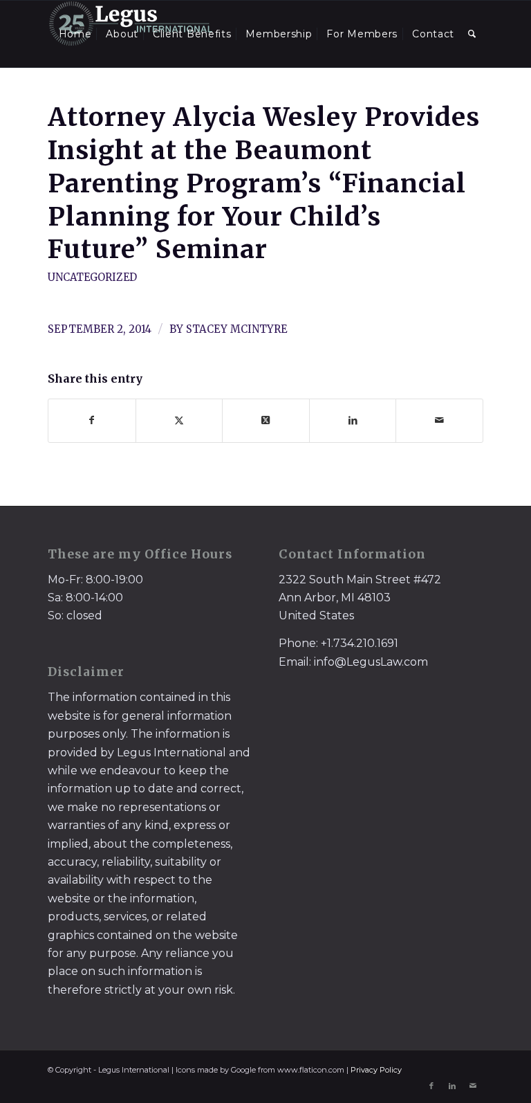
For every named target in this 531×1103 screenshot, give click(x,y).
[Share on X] (179, 420)
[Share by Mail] (439, 420)
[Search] (472, 34)
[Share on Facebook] (92, 420)
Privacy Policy (376, 1070)
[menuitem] (75, 34)
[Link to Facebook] (431, 1085)
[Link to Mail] (473, 1085)
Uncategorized (92, 277)
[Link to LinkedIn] (452, 1085)
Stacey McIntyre (237, 329)
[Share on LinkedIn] (353, 420)
